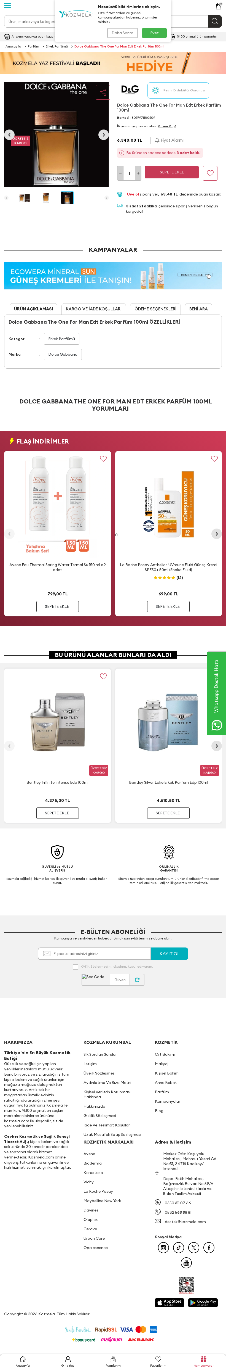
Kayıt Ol (170, 953)
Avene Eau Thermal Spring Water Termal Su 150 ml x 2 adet (57, 567)
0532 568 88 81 (178, 1212)
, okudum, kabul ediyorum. (117, 966)
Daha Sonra (122, 32)
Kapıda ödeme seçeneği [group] (193, 36)
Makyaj (161, 1063)
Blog (159, 1110)
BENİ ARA (198, 309)
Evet (154, 32)
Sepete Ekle (172, 172)
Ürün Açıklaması (33, 309)
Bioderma (93, 1163)
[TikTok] (178, 1247)
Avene (89, 1153)
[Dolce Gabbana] (130, 90)
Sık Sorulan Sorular (100, 1054)
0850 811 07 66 (178, 1202)
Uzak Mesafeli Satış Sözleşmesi (112, 1134)
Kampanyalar (167, 1101)
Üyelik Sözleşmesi (99, 1073)
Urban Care (94, 1238)
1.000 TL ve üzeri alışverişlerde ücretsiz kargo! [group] (33, 37)
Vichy (89, 1181)
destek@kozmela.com (185, 1221)
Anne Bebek (166, 1082)
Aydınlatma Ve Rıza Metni (107, 1082)
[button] (9, 135)
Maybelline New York (102, 1200)
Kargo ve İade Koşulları (94, 309)
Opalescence (96, 1247)
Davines (91, 1210)
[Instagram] (163, 1247)
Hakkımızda (94, 1106)
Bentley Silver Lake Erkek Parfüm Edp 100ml (168, 782)
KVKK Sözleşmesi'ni (96, 966)
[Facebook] (208, 1247)
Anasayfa (13, 46)
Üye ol (133, 194)
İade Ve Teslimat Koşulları (107, 1125)
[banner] (113, 63)
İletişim (90, 1063)
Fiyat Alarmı (172, 140)
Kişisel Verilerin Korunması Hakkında (107, 1094)
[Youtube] (186, 1262)
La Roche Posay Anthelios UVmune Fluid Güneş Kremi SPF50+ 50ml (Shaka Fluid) (168, 567)
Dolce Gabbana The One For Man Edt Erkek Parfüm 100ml (119, 46)
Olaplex (91, 1219)
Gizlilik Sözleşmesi (100, 1115)
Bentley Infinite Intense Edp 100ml (57, 782)
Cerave (90, 1228)
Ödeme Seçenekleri (155, 309)
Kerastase (93, 1172)
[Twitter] (193, 1247)
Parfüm (33, 46)
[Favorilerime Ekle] (103, 458)
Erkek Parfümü (57, 46)
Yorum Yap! (167, 126)
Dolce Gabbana (62, 354)
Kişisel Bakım (167, 1073)
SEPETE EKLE (57, 606)
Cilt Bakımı (165, 1054)
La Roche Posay (98, 1191)
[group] (56, 134)
